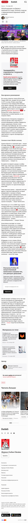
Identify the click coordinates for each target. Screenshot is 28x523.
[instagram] (8, 433)
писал (8, 322)
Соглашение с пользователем (8, 465)
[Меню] (25, 2)
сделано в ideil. (22, 520)
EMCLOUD (16, 176)
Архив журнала (5, 488)
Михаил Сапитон (9, 17)
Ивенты (3, 472)
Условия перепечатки (6, 475)
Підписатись (8, 291)
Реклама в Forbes (5, 490)
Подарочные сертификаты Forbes (9, 495)
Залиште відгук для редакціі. (9, 376)
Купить (5, 455)
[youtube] (14, 433)
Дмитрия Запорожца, (13, 110)
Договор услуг (4, 470)
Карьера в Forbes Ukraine (7, 467)
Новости (3, 6)
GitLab (3, 382)
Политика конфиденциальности (9, 480)
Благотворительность (7, 493)
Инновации (4, 356)
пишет (24, 148)
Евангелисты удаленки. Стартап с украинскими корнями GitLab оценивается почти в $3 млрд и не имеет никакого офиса (9, 350)
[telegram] (11, 433)
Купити (10, 88)
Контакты (4, 463)
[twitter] (2, 433)
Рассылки (3, 477)
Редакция (3, 484)
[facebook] (5, 433)
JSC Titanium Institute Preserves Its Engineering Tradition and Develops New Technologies (10, 414)
